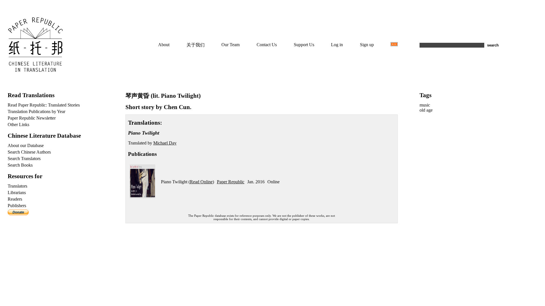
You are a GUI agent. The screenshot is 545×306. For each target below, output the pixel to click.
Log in (337, 44)
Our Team (230, 44)
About (163, 44)
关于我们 (195, 44)
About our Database (26, 145)
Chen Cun (177, 107)
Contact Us (267, 44)
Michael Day (165, 143)
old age (426, 110)
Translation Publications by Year (36, 111)
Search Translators (24, 158)
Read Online (201, 181)
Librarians (17, 192)
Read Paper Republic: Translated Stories (44, 105)
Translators (17, 186)
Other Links (18, 124)
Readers (15, 199)
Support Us (304, 44)
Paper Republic (230, 181)
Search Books (20, 165)
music (425, 105)
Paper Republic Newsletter (32, 118)
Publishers (17, 205)
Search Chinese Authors (29, 152)
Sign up (367, 44)
